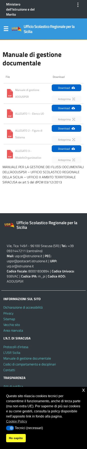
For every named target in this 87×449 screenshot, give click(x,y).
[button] (10, 428)
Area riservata (13, 330)
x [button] (83, 390)
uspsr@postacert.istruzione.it (27, 261)
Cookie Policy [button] (16, 421)
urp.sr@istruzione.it (20, 266)
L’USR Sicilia (11, 352)
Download (64, 88)
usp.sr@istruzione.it (28, 255)
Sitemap (9, 318)
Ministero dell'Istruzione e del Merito (20, 9)
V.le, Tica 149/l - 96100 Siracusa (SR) (33, 245)
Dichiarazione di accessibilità (23, 307)
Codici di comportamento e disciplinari (29, 364)
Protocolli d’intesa (15, 346)
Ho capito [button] (16, 438)
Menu (6, 29)
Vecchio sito (11, 324)
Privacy (8, 313)
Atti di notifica (13, 386)
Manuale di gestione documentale (27, 358)
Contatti (9, 369)
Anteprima (64, 99)
